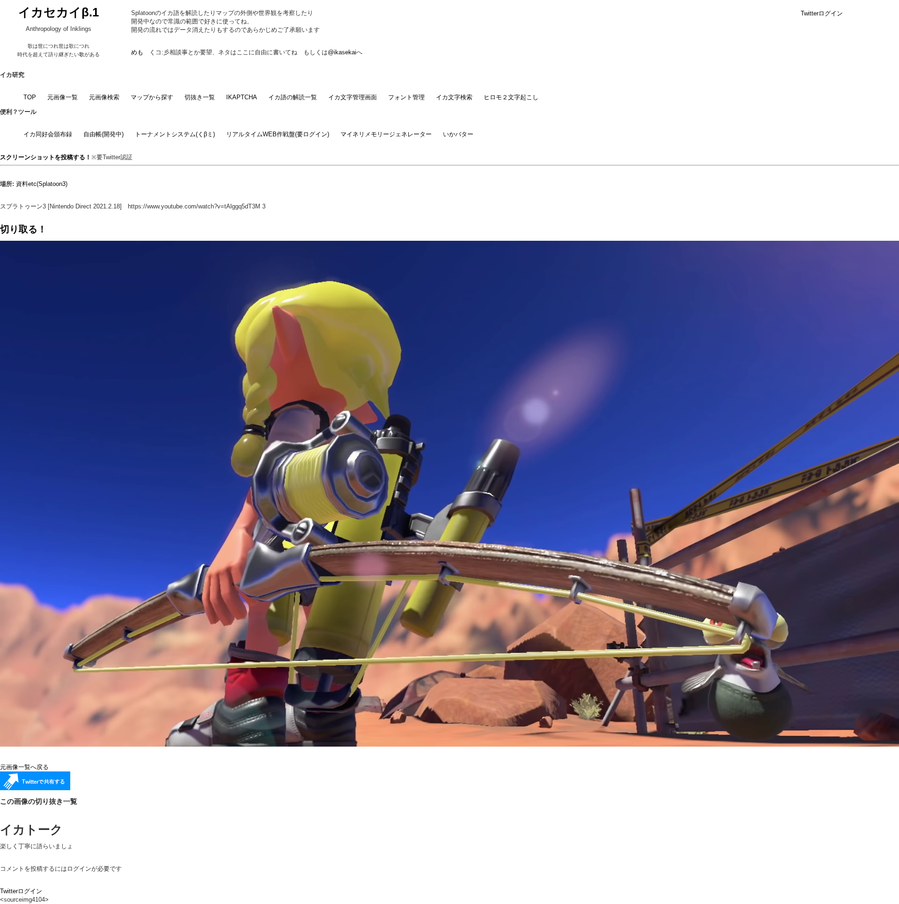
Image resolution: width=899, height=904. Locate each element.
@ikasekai (342, 52)
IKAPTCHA (241, 97)
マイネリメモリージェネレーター (386, 134)
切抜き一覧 (199, 97)
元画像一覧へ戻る (24, 767)
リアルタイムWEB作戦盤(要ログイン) (277, 134)
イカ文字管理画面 (352, 97)
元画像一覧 (62, 97)
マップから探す (152, 97)
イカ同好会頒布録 (47, 134)
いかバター (458, 134)
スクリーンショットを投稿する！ (45, 157)
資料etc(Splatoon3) (41, 183)
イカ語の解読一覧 (292, 97)
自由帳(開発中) (103, 134)
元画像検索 (104, 97)
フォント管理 (406, 97)
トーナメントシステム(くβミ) (175, 134)
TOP (29, 97)
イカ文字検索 (454, 97)
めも (137, 52)
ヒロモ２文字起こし (511, 97)
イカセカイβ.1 (58, 12)
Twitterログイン (822, 13)
